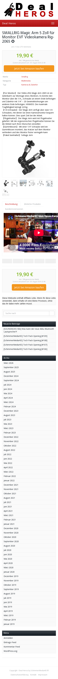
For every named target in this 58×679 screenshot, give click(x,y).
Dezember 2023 (11, 410)
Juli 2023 (7, 419)
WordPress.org (10, 651)
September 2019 (11, 589)
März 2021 (8, 515)
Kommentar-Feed (12, 646)
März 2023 (8, 428)
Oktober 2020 (10, 537)
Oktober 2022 (10, 445)
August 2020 (9, 545)
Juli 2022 (7, 454)
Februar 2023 (10, 432)
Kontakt (33, 675)
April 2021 (8, 511)
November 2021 (11, 489)
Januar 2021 (9, 524)
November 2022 (11, 441)
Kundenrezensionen (14, 209)
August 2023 (9, 415)
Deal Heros (9, 23)
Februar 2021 (10, 519)
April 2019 (8, 611)
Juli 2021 (7, 502)
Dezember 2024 (11, 376)
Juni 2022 (8, 458)
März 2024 (8, 402)
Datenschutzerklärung (19, 675)
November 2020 (11, 532)
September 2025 (11, 367)
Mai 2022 (8, 463)
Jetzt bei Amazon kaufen (29, 68)
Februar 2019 (10, 619)
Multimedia (26, 81)
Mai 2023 (8, 424)
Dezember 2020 (11, 528)
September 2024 (11, 380)
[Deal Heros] (29, 10)
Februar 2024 (10, 406)
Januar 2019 (9, 624)
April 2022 (8, 467)
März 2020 (8, 567)
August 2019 (9, 593)
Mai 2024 (8, 393)
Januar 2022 (9, 480)
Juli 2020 (7, 550)
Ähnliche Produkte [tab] (32, 204)
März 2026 (8, 363)
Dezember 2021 (11, 484)
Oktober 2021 (10, 493)
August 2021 (9, 498)
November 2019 (11, 580)
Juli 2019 (7, 598)
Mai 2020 (8, 558)
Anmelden (8, 638)
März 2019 (8, 615)
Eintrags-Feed (10, 642)
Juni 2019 (8, 602)
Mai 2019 (8, 606)
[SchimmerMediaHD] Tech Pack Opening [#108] (25, 340)
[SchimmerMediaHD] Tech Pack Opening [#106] (25, 349)
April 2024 (8, 397)
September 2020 (11, 541)
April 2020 (8, 563)
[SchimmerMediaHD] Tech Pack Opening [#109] (25, 336)
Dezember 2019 (11, 576)
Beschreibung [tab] (11, 204)
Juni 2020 (8, 554)
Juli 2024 (7, 384)
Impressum (42, 675)
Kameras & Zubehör (29, 85)
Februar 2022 (10, 476)
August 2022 (9, 450)
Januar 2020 (9, 571)
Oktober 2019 (10, 585)
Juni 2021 (8, 506)
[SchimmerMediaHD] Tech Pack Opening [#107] (25, 344)
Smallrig (24, 77)
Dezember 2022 (11, 437)
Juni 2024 (8, 389)
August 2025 (9, 371)
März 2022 (8, 471)
